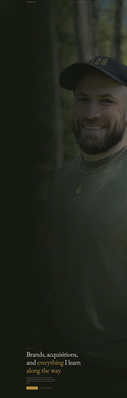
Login (99, 2)
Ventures (75, 2)
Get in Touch (32, 388)
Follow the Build (46, 388)
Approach (82, 2)
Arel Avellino (31, 2)
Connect (90, 2)
